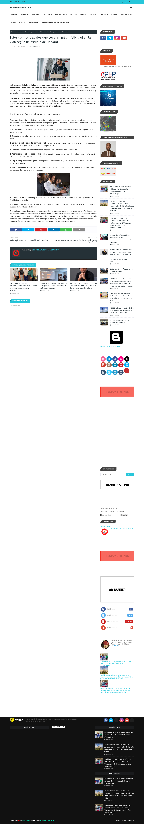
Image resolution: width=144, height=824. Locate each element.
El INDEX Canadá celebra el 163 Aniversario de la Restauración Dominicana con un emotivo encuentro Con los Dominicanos (121, 282)
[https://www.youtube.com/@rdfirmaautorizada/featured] (131, 38)
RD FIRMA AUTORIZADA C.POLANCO (22, 46)
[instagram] (126, 2)
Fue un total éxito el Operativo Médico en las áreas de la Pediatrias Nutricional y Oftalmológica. (120, 190)
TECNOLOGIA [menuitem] (104, 15)
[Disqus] (117, 428)
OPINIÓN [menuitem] (22, 22)
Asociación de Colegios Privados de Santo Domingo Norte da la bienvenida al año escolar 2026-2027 (121, 297)
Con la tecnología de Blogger (110, 346)
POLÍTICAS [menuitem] (93, 15)
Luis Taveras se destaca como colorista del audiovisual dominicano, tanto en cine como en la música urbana (83, 285)
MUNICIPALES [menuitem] (36, 15)
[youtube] (124, 38)
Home (11, 2)
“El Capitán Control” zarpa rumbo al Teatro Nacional (121, 270)
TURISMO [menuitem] (114, 15)
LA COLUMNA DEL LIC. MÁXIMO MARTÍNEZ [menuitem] (55, 22)
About (17, 2)
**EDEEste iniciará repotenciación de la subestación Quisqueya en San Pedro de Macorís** (122, 310)
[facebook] (122, 2)
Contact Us (131, 820)
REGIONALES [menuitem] (48, 15)
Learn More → (116, 646)
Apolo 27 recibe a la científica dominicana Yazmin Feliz (120, 321)
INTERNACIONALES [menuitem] (61, 15)
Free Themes (26, 820)
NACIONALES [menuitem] (25, 15)
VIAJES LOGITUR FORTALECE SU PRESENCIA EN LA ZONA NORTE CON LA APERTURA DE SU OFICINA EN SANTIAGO (23, 286)
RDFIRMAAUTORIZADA (47, 820)
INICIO (118, 820)
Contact (23, 2)
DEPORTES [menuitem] (73, 15)
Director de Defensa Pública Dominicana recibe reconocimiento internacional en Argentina (121, 238)
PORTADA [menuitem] (14, 15)
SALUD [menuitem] (13, 22)
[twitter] (129, 2)
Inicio (13, 32)
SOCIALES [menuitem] (83, 15)
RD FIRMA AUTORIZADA (21, 7)
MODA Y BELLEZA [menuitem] (33, 22)
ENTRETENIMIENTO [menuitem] (126, 15)
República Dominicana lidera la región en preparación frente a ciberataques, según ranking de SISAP (53, 285)
